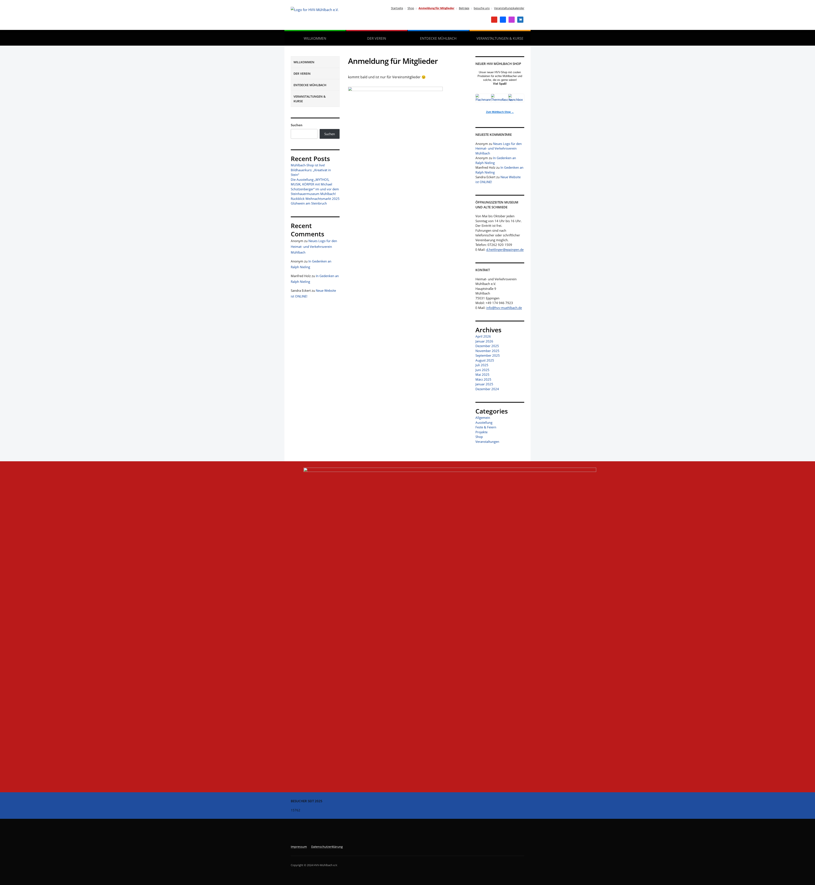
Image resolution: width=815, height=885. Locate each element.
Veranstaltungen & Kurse (499, 38)
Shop (411, 8)
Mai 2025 (482, 374)
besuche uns (482, 8)
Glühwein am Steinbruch (309, 203)
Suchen (296, 125)
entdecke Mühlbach (438, 38)
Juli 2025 (481, 365)
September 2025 (487, 355)
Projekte (481, 432)
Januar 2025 (484, 384)
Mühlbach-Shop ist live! (308, 165)
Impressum (299, 847)
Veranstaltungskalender (509, 8)
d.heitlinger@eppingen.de (505, 249)
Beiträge (464, 8)
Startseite (397, 8)
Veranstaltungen (487, 441)
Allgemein (482, 417)
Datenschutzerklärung (327, 847)
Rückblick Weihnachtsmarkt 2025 (315, 198)
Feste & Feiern (485, 427)
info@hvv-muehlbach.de (504, 308)
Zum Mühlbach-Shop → (500, 112)
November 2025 (487, 351)
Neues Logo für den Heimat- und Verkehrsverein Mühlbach (314, 246)
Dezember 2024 (487, 389)
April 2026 (483, 336)
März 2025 (483, 379)
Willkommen (315, 38)
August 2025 (484, 360)
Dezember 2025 (487, 346)
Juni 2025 (482, 370)
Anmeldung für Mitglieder (436, 8)
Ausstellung (483, 422)
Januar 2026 (484, 341)
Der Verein (376, 38)
